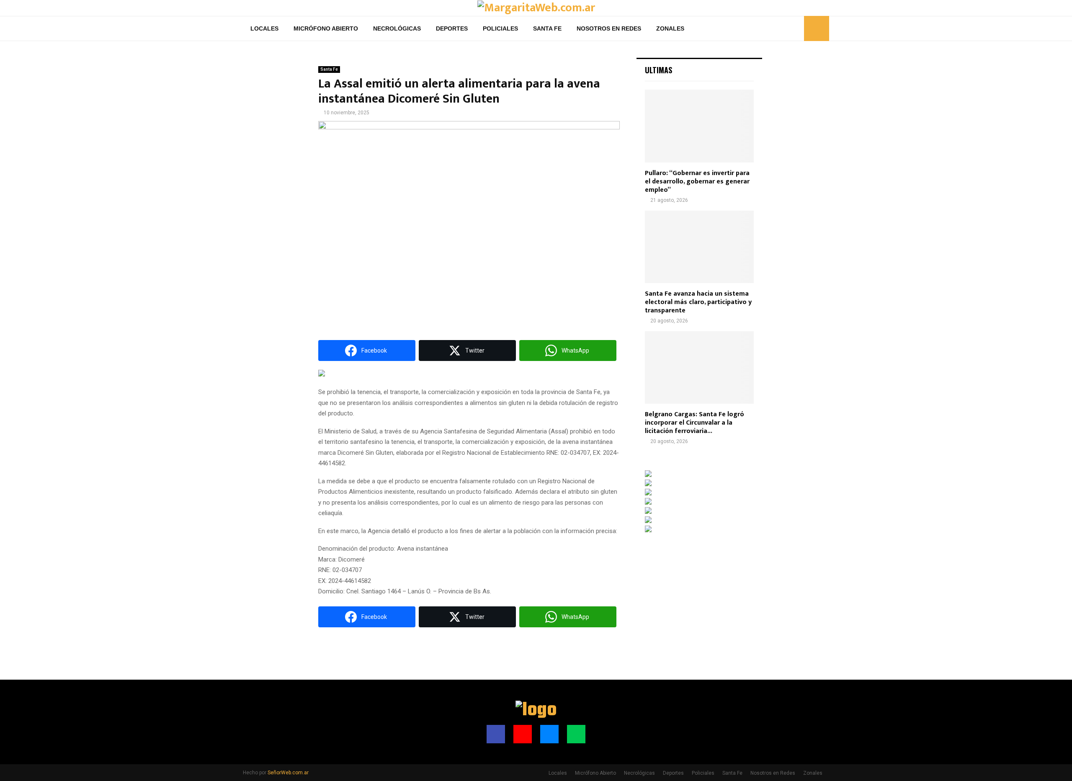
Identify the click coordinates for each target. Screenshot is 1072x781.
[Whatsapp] (795, 28)
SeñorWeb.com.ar (288, 773)
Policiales (500, 28)
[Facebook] (767, 28)
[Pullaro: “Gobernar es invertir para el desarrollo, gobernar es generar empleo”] (699, 126)
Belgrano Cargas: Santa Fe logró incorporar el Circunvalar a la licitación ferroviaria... (694, 423)
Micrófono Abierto (326, 28)
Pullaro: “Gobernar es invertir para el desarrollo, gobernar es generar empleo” (697, 182)
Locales (264, 28)
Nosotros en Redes (609, 28)
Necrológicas (397, 28)
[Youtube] (776, 28)
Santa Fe (547, 28)
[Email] (786, 28)
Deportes (452, 28)
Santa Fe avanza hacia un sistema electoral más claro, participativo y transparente (698, 302)
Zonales (670, 28)
